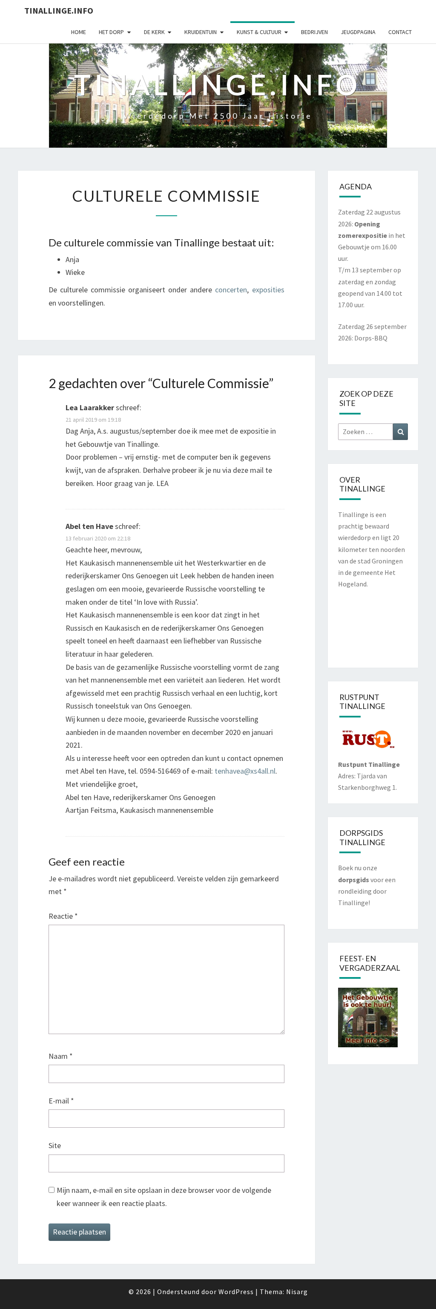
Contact (400, 32)
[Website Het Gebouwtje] (368, 1020)
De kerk (154, 32)
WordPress (236, 1291)
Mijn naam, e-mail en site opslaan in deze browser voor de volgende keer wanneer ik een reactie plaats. (164, 1196)
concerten (231, 289)
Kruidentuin (200, 32)
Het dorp (111, 32)
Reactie (63, 916)
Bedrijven (314, 32)
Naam (61, 1056)
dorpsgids (353, 879)
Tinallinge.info (58, 10)
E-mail (61, 1101)
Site (55, 1145)
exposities (268, 289)
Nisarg (297, 1291)
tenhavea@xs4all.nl (245, 771)
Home (78, 32)
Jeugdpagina (358, 32)
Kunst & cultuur (259, 32)
